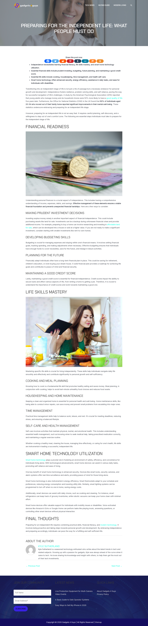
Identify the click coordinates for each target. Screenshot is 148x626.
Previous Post (33, 566)
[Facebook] (47, 61)
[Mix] (92, 61)
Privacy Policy (103, 594)
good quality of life (114, 98)
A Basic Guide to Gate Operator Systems (72, 600)
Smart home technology (36, 460)
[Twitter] (55, 61)
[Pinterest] (70, 61)
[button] (131, 5)
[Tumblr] (77, 61)
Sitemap (98, 622)
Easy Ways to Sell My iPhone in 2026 (70, 605)
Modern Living (32, 54)
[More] (100, 61)
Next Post (117, 566)
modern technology (108, 525)
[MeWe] (85, 61)
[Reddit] (62, 61)
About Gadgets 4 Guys (106, 591)
